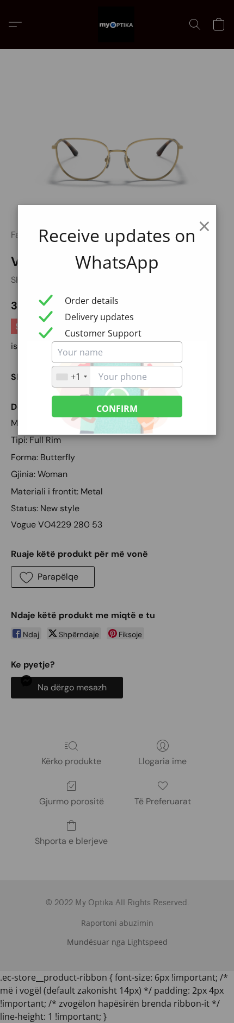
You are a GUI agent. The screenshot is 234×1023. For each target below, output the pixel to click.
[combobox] (71, 376)
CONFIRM (117, 409)
